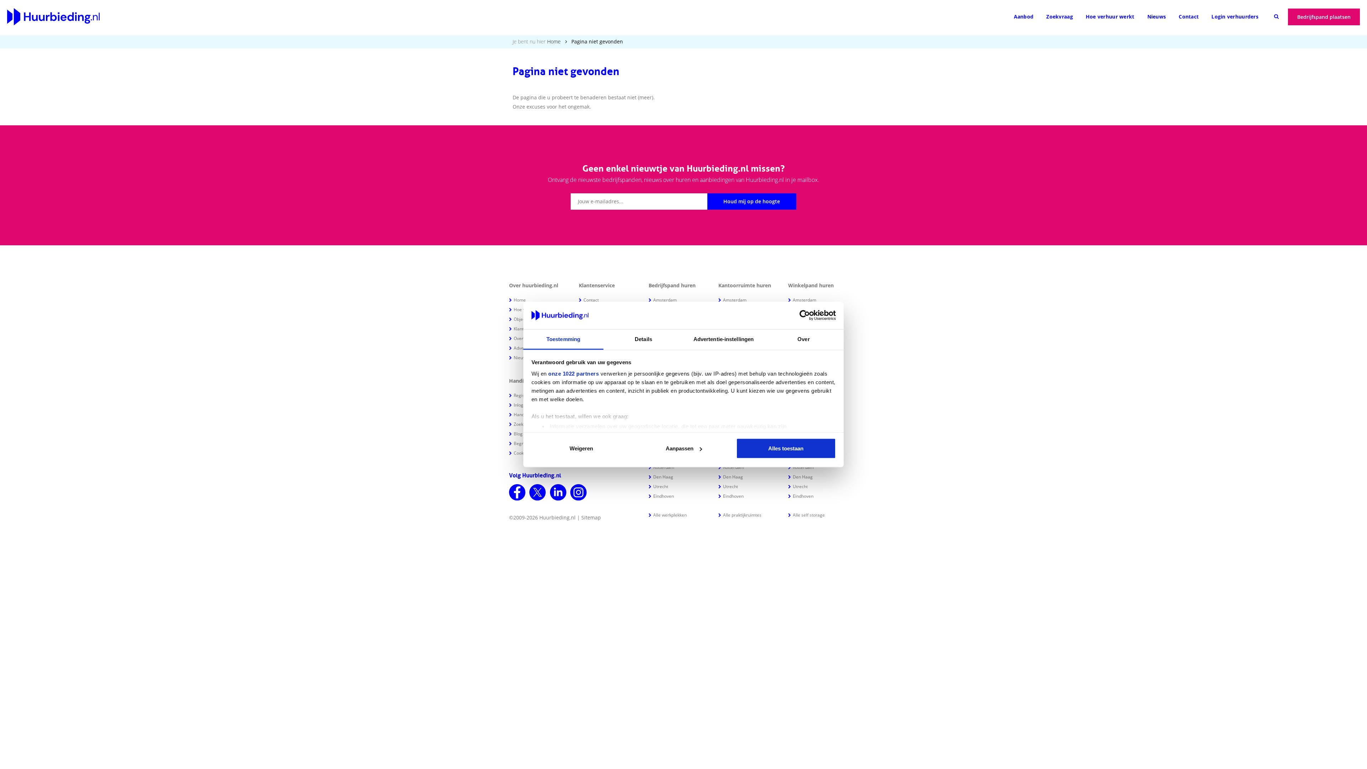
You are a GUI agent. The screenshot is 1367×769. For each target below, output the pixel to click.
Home (554, 41)
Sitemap (591, 517)
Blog (518, 434)
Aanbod (1024, 16)
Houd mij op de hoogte (751, 201)
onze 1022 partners (573, 373)
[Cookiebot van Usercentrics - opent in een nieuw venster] (805, 315)
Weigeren (581, 448)
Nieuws (1156, 16)
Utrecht (660, 486)
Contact (1189, 16)
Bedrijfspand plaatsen (1324, 17)
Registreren (525, 395)
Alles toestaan (785, 448)
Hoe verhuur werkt (1110, 16)
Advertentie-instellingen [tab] (723, 339)
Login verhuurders (1234, 16)
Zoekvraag (1059, 16)
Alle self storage (809, 515)
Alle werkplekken (670, 515)
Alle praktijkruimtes (742, 515)
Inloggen (522, 405)
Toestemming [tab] (563, 339)
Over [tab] (803, 339)
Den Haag (663, 477)
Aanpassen (679, 448)
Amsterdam (665, 300)
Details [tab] (643, 339)
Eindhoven (663, 496)
